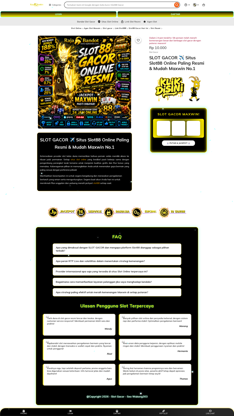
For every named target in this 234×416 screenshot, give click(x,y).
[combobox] (118, 5)
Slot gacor (107, 28)
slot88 (96, 183)
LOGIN (58, 14)
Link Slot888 (120, 28)
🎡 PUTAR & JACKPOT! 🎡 (178, 143)
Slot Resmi (155, 28)
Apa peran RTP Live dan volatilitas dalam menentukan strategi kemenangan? (100, 261)
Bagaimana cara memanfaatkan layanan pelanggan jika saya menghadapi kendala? (104, 281)
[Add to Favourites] (138, 40)
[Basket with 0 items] (203, 5)
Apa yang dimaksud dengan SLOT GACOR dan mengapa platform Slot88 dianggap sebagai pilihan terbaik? (112, 249)
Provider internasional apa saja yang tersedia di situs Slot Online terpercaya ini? (102, 271)
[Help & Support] (187, 5)
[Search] (176, 5)
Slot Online (76, 28)
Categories (56, 5)
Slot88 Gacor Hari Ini (138, 28)
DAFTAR (175, 14)
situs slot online (78, 159)
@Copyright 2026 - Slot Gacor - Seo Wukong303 (117, 396)
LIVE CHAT (210, 413)
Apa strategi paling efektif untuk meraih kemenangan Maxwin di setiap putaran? (102, 292)
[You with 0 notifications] (195, 5)
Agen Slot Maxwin (92, 28)
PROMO (23, 413)
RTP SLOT (164, 413)
